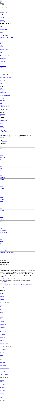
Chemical (1, 40)
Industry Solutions (2, 64)
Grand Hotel (2, 166)
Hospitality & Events (3, 324)
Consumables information (3, 29)
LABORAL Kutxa (2, 201)
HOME (3, 140)
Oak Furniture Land (3, 212)
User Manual (2, 83)
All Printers (1, 32)
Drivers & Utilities (2, 80)
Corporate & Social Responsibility (5, 105)
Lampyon (1, 186)
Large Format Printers (3, 21)
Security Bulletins (2, 369)
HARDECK (2, 197)
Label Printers (2, 20)
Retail (1, 52)
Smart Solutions (2, 61)
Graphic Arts (2, 45)
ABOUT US (3, 100)
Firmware (1, 355)
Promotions (1, 312)
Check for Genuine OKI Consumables (5, 77)
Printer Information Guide (3, 89)
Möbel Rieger (2, 199)
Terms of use (2, 391)
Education (1, 42)
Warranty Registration (3, 92)
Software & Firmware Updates (4, 95)
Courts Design (2, 181)
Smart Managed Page (3, 58)
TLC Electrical (2, 210)
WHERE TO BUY (4, 131)
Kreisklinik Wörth (2, 221)
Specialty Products (2, 303)
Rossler (1, 243)
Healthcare (1, 46)
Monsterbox (2, 219)
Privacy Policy (2, 137)
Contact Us (1, 366)
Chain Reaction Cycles (3, 150)
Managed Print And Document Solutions (5, 55)
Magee (1, 168)
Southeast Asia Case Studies (4, 67)
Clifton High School (3, 188)
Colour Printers (2, 14)
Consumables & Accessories (4, 27)
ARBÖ (1, 146)
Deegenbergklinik (2, 228)
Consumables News (3, 75)
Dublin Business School (3, 177)
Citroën (1, 175)
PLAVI (1, 26)
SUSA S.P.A (2, 254)
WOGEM (1, 217)
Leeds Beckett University (3, 248)
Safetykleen (2, 241)
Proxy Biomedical (2, 179)
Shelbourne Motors (3, 155)
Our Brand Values (2, 114)
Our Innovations (2, 115)
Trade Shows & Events (3, 120)
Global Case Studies (3, 66)
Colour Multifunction (5, 142)
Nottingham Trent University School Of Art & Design (7, 252)
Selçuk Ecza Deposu (3, 230)
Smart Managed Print (3, 333)
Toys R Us (1, 239)
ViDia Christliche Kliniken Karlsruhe (5, 232)
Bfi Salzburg (2, 148)
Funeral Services (2, 43)
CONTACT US (4, 130)
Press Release (2, 387)
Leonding (1, 159)
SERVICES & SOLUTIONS (6, 37)
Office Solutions (2, 327)
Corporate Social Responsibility (4, 378)
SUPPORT (2, 70)
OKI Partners (2, 380)
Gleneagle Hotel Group (3, 170)
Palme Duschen (2, 157)
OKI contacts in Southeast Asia (4, 106)
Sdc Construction (2, 190)
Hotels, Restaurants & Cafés (4, 49)
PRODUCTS (3, 10)
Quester (1, 208)
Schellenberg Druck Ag (3, 250)
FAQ (1, 88)
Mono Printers (2, 17)
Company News (2, 390)
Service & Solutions (4, 141)
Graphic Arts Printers (3, 18)
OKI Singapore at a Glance (4, 103)
